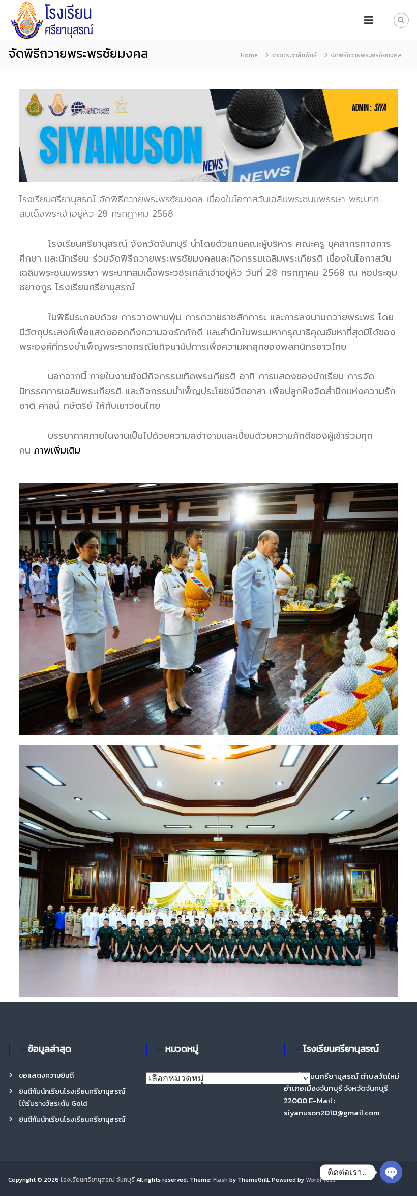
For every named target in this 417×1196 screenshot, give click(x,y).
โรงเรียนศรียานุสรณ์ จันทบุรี (98, 1179)
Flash (220, 1179)
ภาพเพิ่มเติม (57, 450)
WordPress (321, 1179)
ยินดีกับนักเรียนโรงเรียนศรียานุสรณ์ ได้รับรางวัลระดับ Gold (72, 1097)
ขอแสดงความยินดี (46, 1075)
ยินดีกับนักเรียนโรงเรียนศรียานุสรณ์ (72, 1119)
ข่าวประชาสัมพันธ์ (294, 55)
